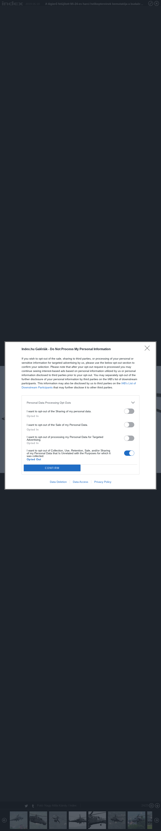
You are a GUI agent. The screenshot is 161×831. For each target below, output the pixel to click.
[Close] (148, 349)
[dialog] (80, 415)
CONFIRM (52, 468)
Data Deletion (58, 481)
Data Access (80, 481)
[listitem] (80, 403)
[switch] (129, 411)
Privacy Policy (102, 481)
